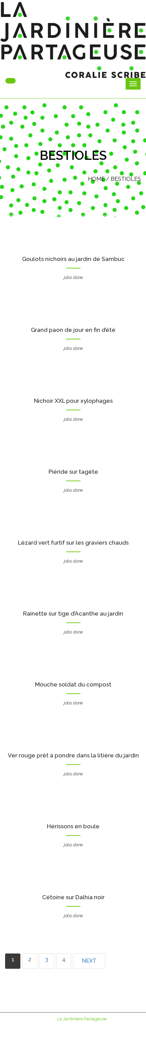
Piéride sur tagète (73, 471)
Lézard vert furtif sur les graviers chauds (73, 542)
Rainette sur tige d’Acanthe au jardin (73, 613)
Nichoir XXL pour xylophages (73, 400)
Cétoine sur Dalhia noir (73, 897)
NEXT (89, 961)
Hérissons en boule (73, 826)
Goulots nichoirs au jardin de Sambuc (73, 259)
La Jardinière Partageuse (82, 1018)
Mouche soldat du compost (73, 684)
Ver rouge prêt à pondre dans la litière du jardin (73, 755)
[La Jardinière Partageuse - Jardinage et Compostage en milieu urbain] (73, 40)
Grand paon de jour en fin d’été (73, 329)
